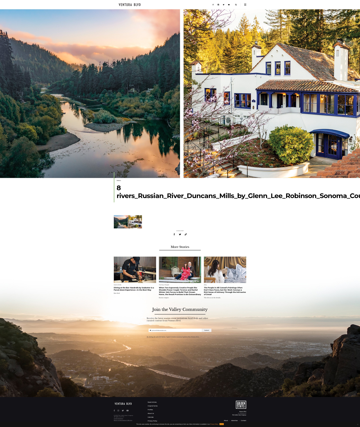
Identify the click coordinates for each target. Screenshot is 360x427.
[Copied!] (186, 234)
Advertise (234, 420)
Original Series (153, 406)
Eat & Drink (117, 285)
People (166, 285)
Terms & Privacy (118, 418)
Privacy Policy (152, 421)
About (226, 420)
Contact (243, 420)
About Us (151, 413)
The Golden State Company (239, 415)
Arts (205, 285)
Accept (221, 424)
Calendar (151, 417)
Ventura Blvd (242, 411)
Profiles (150, 410)
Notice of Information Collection (123, 420)
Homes (161, 285)
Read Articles (152, 402)
